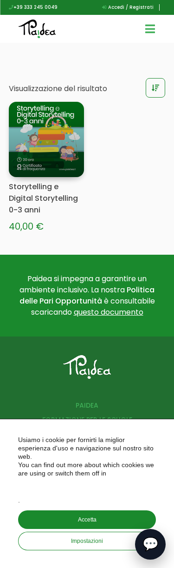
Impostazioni (87, 541)
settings (88, 486)
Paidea (87, 405)
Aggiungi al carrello (65, 167)
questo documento (108, 312)
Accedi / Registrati (130, 7)
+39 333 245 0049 (35, 7)
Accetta (87, 519)
